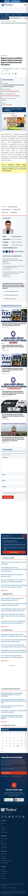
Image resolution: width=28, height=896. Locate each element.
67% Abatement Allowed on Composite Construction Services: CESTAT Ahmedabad (13, 273)
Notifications (4, 854)
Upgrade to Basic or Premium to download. (14, 109)
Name (4, 474)
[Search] (26, 14)
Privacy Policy (4, 887)
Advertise (3, 873)
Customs (3, 827)
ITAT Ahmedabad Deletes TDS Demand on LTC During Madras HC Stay (14, 266)
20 (14, 743)
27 (14, 746)
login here (17, 169)
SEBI (2, 841)
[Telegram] (23, 816)
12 (10, 740)
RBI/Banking (3, 843)
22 (21, 743)
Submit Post (16, 1)
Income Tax (7, 14)
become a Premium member (10, 167)
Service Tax (19, 14)
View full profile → (19, 251)
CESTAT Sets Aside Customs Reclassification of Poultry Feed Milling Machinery (13, 260)
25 (6, 746)
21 (17, 743)
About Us (3, 869)
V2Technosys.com (5, 885)
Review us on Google (10, 298)
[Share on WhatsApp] (12, 73)
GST (2, 825)
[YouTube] (9, 816)
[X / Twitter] (5, 816)
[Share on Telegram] (15, 73)
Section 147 (5, 212)
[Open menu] (25, 5)
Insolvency (3, 845)
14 (17, 740)
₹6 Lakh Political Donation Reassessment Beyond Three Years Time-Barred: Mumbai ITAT (13, 616)
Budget (13, 14)
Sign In (23, 1)
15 (21, 740)
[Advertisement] (14, 39)
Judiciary (14, 21)
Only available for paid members (11, 91)
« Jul (2, 751)
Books (7, 1)
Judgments (3, 858)
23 (25, 743)
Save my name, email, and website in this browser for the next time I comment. (14, 493)
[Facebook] (4, 251)
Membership (4, 878)
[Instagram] (12, 251)
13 (13, 740)
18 (6, 743)
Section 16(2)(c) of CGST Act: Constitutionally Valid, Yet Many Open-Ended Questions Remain (14, 569)
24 (2, 746)
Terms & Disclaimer (12, 887)
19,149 (15, 248)
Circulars (3, 856)
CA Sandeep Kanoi (8, 68)
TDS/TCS (3, 830)
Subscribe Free (6, 773)
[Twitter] (7, 251)
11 (6, 740)
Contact (3, 876)
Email (4, 480)
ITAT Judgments (6, 209)
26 (10, 746)
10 (2, 740)
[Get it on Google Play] (9, 799)
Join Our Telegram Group (11, 295)
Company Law (4, 838)
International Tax (5, 832)
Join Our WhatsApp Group (11, 291)
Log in (13, 113)
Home (2, 14)
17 (2, 743)
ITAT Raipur (9, 104)
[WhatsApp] (19, 816)
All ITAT (4, 104)
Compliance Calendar (6, 860)
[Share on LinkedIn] (9, 73)
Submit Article (4, 871)
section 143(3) (17, 209)
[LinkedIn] (9, 251)
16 (25, 740)
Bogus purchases (13, 206)
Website (4, 486)
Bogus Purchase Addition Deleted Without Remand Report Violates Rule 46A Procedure (11, 61)
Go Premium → (14, 552)
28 (17, 746)
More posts (4, 590)
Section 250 (14, 212)
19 (10, 743)
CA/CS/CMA (4, 847)
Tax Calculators (4, 863)
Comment (5, 457)
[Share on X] (6, 73)
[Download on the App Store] (19, 799)
